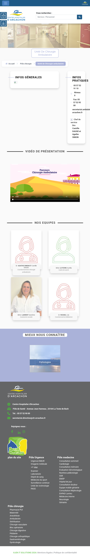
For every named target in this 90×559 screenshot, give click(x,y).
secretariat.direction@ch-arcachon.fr (29, 418)
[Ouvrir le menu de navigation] (5, 3)
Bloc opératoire (16, 527)
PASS (33, 489)
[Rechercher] (79, 17)
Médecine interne (67, 496)
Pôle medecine (65, 457)
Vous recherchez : (44, 13)
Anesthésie (15, 515)
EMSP (62, 479)
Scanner (34, 471)
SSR (61, 476)
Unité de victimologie (40, 486)
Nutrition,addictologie (68, 473)
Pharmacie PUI (16, 510)
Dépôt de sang (37, 477)
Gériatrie (63, 502)
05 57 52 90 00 (23, 413)
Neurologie (64, 499)
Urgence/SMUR (37, 461)
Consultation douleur (68, 484)
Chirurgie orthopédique (20, 536)
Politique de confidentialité (65, 552)
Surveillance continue (40, 483)
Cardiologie (64, 464)
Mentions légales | (45, 552)
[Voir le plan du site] (3, 23)
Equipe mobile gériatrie (69, 487)
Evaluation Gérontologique (70, 470)
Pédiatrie (14, 533)
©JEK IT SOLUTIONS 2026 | (25, 552)
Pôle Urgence (36, 457)
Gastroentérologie (17, 539)
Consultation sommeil (68, 461)
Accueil (11, 64)
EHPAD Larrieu (65, 493)
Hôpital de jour (65, 482)
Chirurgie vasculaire (18, 524)
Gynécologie (15, 542)
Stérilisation (15, 521)
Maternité (14, 513)
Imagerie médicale (39, 464)
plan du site (14, 457)
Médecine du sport (39, 480)
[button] (26, 249)
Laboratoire (36, 474)
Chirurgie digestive (18, 530)
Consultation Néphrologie (70, 490)
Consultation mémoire (69, 467)
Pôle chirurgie (26, 64)
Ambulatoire (15, 518)
